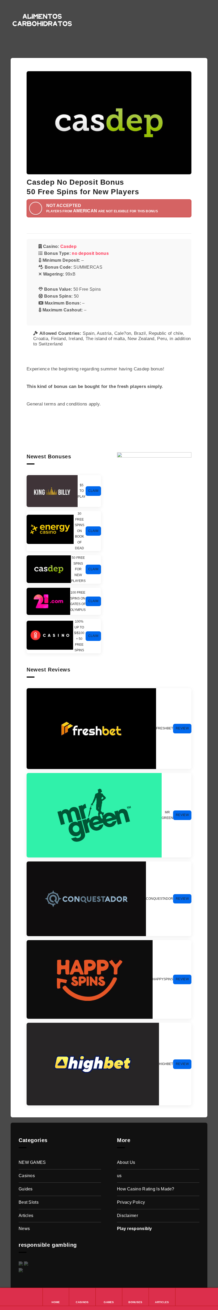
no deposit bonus (90, 253)
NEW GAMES (32, 1162)
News (24, 1228)
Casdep (68, 246)
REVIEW (182, 728)
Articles (185, 14)
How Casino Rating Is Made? (145, 1189)
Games (132, 14)
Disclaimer (127, 1215)
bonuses (158, 14)
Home (87, 14)
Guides (26, 1189)
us (119, 1175)
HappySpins (163, 979)
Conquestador (159, 899)
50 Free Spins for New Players (78, 569)
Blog (85, 25)
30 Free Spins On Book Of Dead (79, 531)
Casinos (106, 14)
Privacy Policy (131, 1202)
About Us (126, 1162)
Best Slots (29, 1202)
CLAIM (93, 491)
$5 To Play (82, 490)
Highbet (166, 1064)
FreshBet (164, 728)
